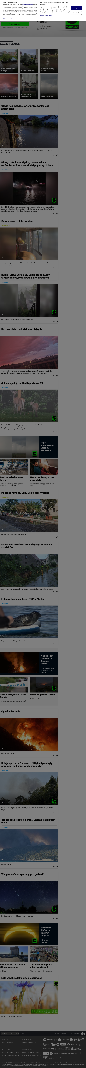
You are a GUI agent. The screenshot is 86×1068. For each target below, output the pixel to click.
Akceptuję (76, 8)
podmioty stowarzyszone (27, 4)
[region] (43, 10)
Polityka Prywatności (7, 18)
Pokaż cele (76, 13)
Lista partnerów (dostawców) (46, 15)
